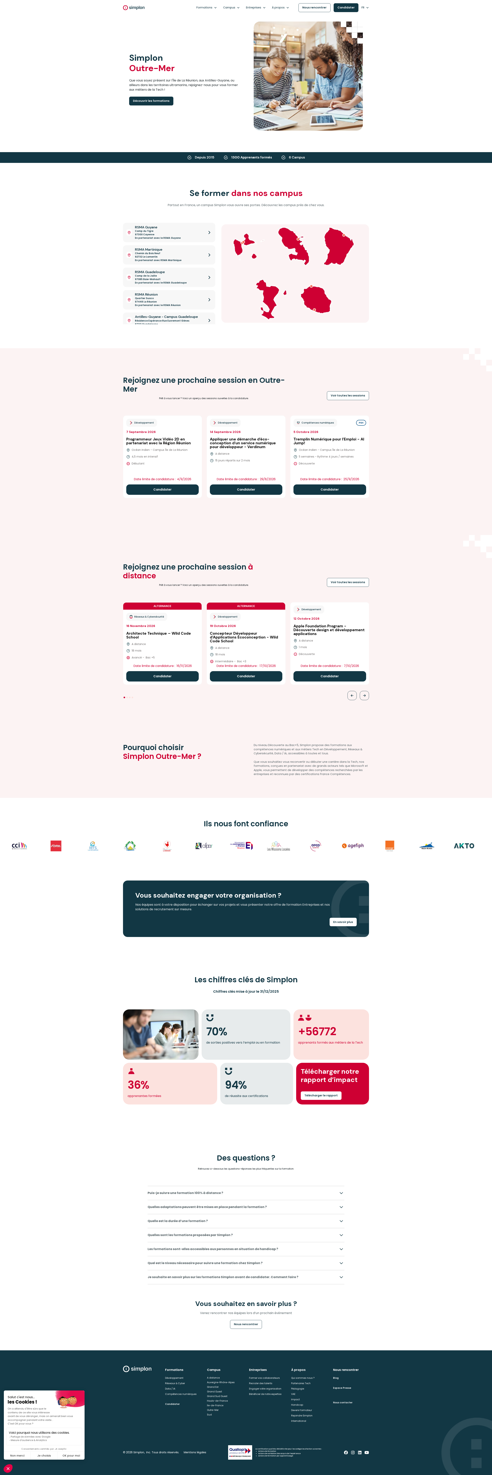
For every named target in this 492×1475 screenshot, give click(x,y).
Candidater (346, 7)
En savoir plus (343, 922)
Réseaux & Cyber (175, 1383)
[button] (206, 8)
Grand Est (213, 1387)
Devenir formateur (301, 1410)
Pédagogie (297, 1388)
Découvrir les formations (151, 101)
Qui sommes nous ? (303, 1378)
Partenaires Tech (301, 1383)
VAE (293, 1394)
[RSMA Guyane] (344, 235)
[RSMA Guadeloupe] (242, 243)
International (298, 1421)
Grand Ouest (214, 1391)
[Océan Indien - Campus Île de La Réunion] (311, 286)
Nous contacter (342, 1402)
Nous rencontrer (314, 7)
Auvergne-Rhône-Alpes (221, 1382)
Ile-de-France (215, 1405)
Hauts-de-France (217, 1400)
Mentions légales (195, 1452)
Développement (174, 1378)
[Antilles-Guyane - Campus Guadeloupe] (243, 242)
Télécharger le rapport (321, 1095)
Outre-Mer (213, 1410)
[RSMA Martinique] (298, 239)
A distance (213, 1377)
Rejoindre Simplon (301, 1415)
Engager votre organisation (265, 1388)
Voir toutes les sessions (348, 395)
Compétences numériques (181, 1394)
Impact (295, 1399)
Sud (209, 1414)
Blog (336, 1378)
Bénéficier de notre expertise (265, 1394)
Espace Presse (342, 1388)
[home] (134, 7)
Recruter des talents (260, 1383)
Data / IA (170, 1388)
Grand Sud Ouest (217, 1396)
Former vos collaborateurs (264, 1378)
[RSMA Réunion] (314, 310)
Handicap (297, 1404)
